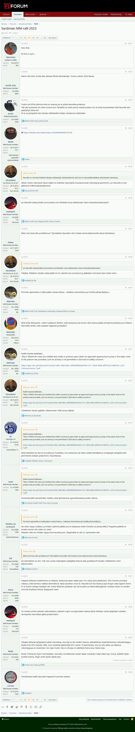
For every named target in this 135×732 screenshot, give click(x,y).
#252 (130, 380)
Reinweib (10, 332)
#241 (130, 43)
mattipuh (10, 211)
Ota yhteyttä (84, 719)
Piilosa (16, 343)
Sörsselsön (11, 180)
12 (25, 38)
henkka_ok (11, 524)
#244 (130, 128)
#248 (130, 257)
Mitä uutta (30, 14)
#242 (130, 72)
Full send (15, 222)
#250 (130, 318)
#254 (130, 468)
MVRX (10, 142)
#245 (130, 166)
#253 (130, 423)
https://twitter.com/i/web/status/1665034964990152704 (47, 132)
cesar (10, 481)
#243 (130, 100)
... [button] (17, 38)
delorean (11, 301)
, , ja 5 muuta (42, 221)
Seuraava (52, 38)
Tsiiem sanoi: (28, 551)
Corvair (10, 686)
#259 (130, 637)
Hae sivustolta (19, 19)
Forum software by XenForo (67, 724)
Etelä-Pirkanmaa (12, 537)
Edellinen (6, 38)
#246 (130, 198)
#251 (130, 349)
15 (37, 38)
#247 (130, 229)
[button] (36, 14)
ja (36, 121)
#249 (130, 287)
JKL (17, 312)
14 (33, 38)
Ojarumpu (10, 57)
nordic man (10, 85)
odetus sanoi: (28, 173)
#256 (130, 544)
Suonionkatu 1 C (12, 450)
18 (45, 38)
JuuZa (10, 113)
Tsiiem (11, 242)
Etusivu (6, 14)
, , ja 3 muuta (41, 503)
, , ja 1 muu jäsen (38, 461)
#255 (130, 510)
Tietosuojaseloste (110, 719)
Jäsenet (43, 14)
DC (10, 436)
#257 (130, 576)
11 (21, 38)
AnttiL (5, 33)
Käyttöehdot (96, 719)
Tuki (120, 719)
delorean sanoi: (29, 387)
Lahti (16, 600)
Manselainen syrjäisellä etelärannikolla (13, 157)
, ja (35, 665)
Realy (10, 651)
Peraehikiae (14, 569)
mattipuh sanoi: (29, 263)
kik (10, 558)
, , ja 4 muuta (50, 311)
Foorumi (17, 14)
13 (29, 38)
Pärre (10, 590)
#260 (130, 672)
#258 (130, 607)
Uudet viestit (6, 19)
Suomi (6, 719)
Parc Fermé (14, 191)
